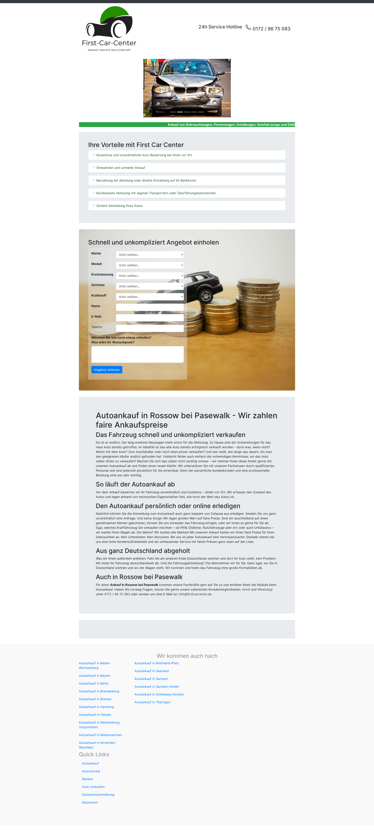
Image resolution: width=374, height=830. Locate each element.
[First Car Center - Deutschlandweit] (109, 29)
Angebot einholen (107, 370)
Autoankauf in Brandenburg (99, 691)
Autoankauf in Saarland (151, 671)
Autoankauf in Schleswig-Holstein (159, 694)
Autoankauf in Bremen (95, 699)
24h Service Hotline (220, 27)
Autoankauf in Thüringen (152, 702)
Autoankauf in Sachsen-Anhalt (156, 686)
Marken (87, 779)
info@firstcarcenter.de (195, 594)
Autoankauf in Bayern (94, 676)
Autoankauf (90, 763)
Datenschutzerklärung (98, 794)
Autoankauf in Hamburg (96, 707)
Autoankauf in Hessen (95, 715)
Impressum (90, 802)
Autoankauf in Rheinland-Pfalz (156, 663)
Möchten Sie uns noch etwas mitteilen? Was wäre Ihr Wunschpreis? (121, 340)
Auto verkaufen (93, 787)
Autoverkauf (91, 771)
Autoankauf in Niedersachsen (100, 735)
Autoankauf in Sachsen (151, 679)
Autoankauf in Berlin (93, 683)
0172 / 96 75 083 (270, 29)
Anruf (246, 589)
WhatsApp (265, 589)
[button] (95, 88)
